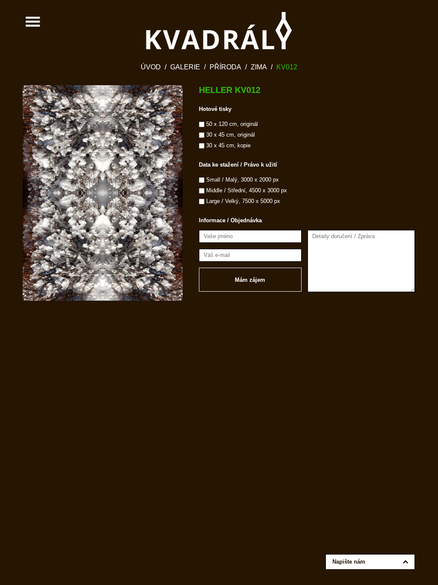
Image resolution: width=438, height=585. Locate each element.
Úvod (151, 67)
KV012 (286, 67)
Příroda (225, 67)
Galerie (185, 67)
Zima (259, 67)
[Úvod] (219, 30)
